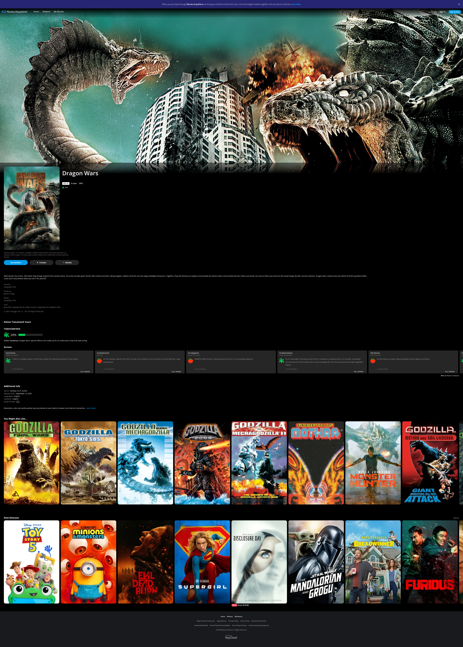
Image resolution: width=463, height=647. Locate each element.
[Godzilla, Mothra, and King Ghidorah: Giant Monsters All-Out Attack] (430, 462)
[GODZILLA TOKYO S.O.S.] (88, 462)
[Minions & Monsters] (88, 562)
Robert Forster (30, 307)
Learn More (91, 408)
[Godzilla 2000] (202, 462)
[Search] (435, 12)
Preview (42, 262)
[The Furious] (430, 562)
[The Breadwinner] (373, 562)
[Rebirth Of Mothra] (316, 462)
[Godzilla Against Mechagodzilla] (145, 462)
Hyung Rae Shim (10, 287)
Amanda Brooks (19, 307)
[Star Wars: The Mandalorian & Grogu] (316, 562)
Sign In (442, 12)
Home (36, 11)
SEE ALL (456, 518)
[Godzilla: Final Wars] (31, 462)
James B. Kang (9, 294)
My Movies (59, 11)
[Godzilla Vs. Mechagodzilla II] (259, 462)
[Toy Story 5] (31, 562)
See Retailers (15, 262)
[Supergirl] (202, 562)
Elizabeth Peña (54, 307)
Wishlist (68, 262)
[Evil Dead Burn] (145, 562)
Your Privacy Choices (239, 625)
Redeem (46, 11)
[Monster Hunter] (373, 462)
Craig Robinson (42, 307)
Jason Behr (8, 307)
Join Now (296, 4)
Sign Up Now (454, 12)
